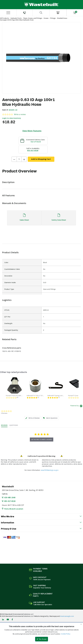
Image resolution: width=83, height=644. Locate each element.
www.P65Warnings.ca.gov (49, 470)
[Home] (41, 4)
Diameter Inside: (10, 282)
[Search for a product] (41, 12)
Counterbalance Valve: (12, 269)
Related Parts (9, 339)
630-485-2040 (9, 497)
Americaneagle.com (67, 616)
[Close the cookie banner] (81, 624)
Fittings (53, 18)
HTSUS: (7, 310)
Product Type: (9, 289)
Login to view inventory (11, 118)
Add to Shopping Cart (41, 159)
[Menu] (8, 12)
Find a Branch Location (13, 509)
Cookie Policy (65, 634)
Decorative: (8, 276)
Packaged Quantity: (11, 330)
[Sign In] (57, 12)
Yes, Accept (42, 639)
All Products (4, 18)
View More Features (31, 130)
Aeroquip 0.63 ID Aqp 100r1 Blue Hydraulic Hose (17, 20)
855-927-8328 (32, 150)
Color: (6, 262)
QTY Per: (7, 317)
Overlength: (8, 323)
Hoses (46, 18)
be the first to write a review (41, 439)
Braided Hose (62, 18)
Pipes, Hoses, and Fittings (32, 18)
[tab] (41, 219)
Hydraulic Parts (16, 18)
